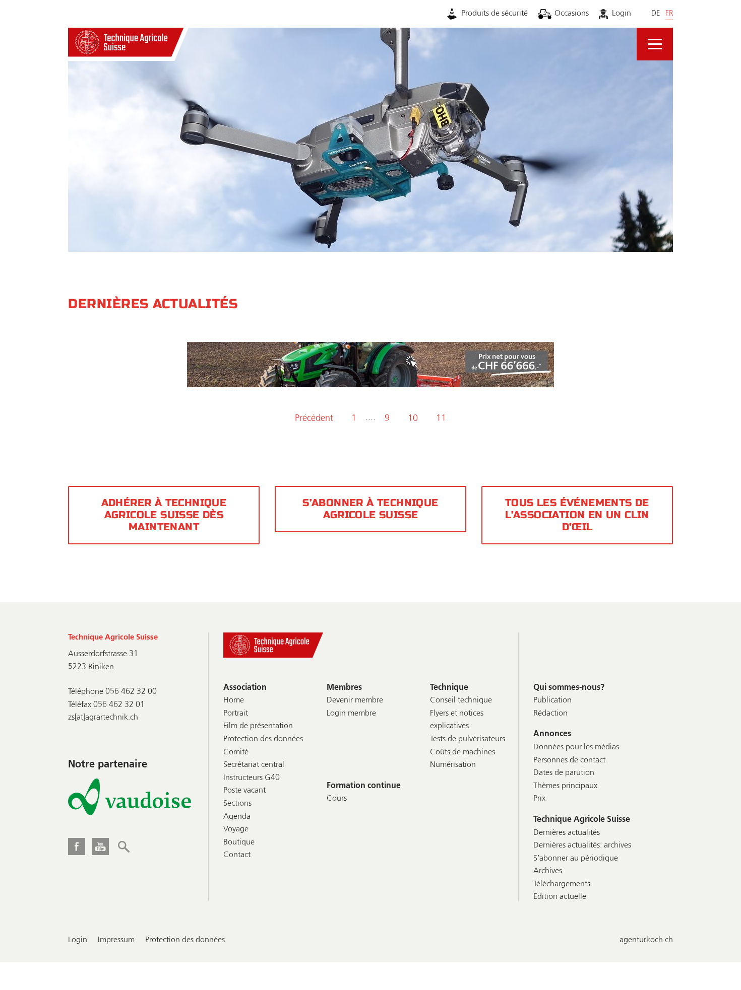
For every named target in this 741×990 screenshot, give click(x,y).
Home (233, 700)
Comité (236, 752)
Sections (237, 804)
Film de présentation (258, 726)
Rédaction (550, 714)
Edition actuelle (559, 897)
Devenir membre (355, 700)
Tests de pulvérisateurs (467, 739)
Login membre (351, 714)
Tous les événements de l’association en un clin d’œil (577, 515)
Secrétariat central (253, 765)
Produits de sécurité (494, 14)
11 (441, 418)
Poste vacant (244, 791)
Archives (547, 871)
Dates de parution (563, 773)
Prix (539, 799)
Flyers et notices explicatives (456, 720)
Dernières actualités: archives (582, 845)
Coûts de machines (462, 752)
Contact (237, 855)
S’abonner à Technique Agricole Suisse (370, 509)
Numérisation (453, 765)
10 (413, 418)
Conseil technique (461, 700)
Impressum (116, 940)
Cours (337, 799)
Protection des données (263, 739)
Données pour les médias (576, 747)
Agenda (237, 817)
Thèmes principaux (565, 786)
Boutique (239, 842)
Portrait (235, 714)
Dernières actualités (566, 833)
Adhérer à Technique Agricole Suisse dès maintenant (164, 515)
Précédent (314, 418)
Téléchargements (561, 884)
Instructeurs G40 (251, 778)
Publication (552, 700)
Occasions (571, 14)
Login (621, 14)
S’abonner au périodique (575, 859)
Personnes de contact (569, 760)
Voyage (236, 829)
